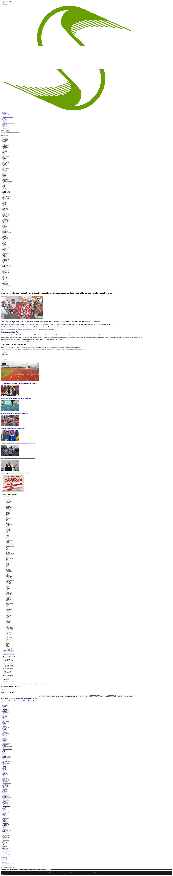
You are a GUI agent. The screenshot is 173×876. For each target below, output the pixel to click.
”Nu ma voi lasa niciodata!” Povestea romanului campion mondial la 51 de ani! (17, 341)
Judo (4, 197)
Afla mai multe (43, 869)
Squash (4, 268)
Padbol (4, 227)
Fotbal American (6, 178)
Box (4, 157)
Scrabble (5, 254)
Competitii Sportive (28, 700)
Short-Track (5, 258)
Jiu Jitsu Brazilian (7, 196)
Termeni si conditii (7, 864)
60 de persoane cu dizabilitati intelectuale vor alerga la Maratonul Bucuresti (18, 458)
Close (2, 874)
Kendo (4, 204)
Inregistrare (5, 124)
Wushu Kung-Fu (6, 285)
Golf (4, 186)
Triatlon (5, 278)
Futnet (4, 180)
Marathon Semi (6, 215)
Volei (4, 282)
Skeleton (5, 260)
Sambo (4, 244)
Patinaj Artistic (6, 230)
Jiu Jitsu (5, 195)
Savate (4, 248)
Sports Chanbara (6, 266)
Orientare (5, 226)
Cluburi (5, 4)
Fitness (4, 175)
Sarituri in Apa (6, 247)
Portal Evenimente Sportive (7, 700)
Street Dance (6, 270)
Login (4, 125)
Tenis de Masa (6, 275)
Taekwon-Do (6, 272)
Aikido (4, 141)
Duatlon (5, 171)
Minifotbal (5, 216)
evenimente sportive (94, 695)
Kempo (4, 203)
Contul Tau (5, 126)
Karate (4, 201)
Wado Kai (5, 283)
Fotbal (4, 176)
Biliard (4, 153)
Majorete (5, 211)
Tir (3, 276)
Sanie (4, 245)
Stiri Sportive (17, 700)
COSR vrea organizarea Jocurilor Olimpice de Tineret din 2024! (15, 473)
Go (4, 185)
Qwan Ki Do (6, 239)
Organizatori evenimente (8, 123)
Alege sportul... (6, 138)
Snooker (5, 261)
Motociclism (6, 220)
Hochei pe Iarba (6, 192)
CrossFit (5, 165)
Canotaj (5, 161)
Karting (4, 202)
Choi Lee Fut (6, 162)
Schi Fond (5, 251)
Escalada (5, 174)
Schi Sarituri (6, 253)
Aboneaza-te (6, 679)
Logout (4, 128)
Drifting (5, 170)
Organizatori (6, 114)
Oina (4, 225)
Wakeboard (5, 284)
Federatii (5, 113)
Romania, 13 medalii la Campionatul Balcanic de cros (13, 428)
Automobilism (6, 147)
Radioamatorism (6, 241)
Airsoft (4, 142)
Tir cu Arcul (5, 277)
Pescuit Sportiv (6, 233)
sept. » (11, 671)
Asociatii (5, 112)
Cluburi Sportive (4, 698)
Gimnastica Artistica (7, 182)
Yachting (5, 287)
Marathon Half (6, 214)
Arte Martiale (6, 145)
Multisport (5, 222)
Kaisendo (5, 199)
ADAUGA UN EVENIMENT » (10, 654)
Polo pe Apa (6, 235)
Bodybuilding (6, 156)
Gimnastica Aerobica (7, 181)
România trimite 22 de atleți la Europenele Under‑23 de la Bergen (19, 383)
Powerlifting (6, 237)
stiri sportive (111, 695)
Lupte (4, 210)
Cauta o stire (3, 131)
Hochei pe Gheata (7, 191)
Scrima (4, 255)
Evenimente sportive (7, 1)
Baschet (5, 150)
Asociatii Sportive (13, 698)
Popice (4, 236)
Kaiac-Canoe (6, 198)
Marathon (5, 213)
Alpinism (5, 144)
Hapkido (5, 190)
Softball (5, 264)
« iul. (4, 671)
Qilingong (5, 238)
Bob (4, 154)
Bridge (4, 158)
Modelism (5, 219)
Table (4, 271)
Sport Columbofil (7, 265)
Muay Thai (5, 221)
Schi (4, 249)
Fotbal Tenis (6, 179)
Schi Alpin (5, 250)
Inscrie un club (4, 689)
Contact (5, 862)
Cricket (4, 164)
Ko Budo (5, 207)
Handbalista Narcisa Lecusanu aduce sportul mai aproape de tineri (16, 398)
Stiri (4, 2)
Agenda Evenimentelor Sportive (24, 698)
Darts (4, 169)
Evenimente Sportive (8, 117)
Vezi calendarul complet (8, 652)
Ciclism (4, 163)
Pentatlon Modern (7, 232)
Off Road (5, 224)
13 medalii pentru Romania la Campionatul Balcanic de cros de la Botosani (18, 443)
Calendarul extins (7, 672)
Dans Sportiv (6, 168)
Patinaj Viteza (6, 231)
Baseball (5, 151)
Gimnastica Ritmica (7, 184)
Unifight (5, 281)
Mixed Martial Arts (7, 218)
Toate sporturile (9, 501)
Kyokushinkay (6, 209)
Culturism (5, 167)
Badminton (5, 148)
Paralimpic (5, 228)
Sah (4, 243)
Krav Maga (5, 208)
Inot (4, 193)
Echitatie (5, 173)
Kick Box (5, 205)
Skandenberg (6, 259)
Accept (48, 869)
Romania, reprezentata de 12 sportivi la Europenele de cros (14, 413)
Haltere (4, 187)
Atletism (5, 146)
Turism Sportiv (6, 279)
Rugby (4, 242)
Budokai (5, 159)
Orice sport (5, 139)
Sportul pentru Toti (7, 267)
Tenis (4, 273)
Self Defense (6, 256)
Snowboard (5, 262)
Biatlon (4, 152)
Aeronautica (5, 140)
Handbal (5, 188)
